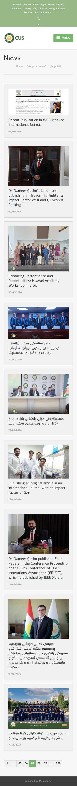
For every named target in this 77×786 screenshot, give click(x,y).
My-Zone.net (45, 781)
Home (19, 66)
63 (20, 764)
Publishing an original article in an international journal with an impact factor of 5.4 (36, 488)
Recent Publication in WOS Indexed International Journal (36, 123)
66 (39, 764)
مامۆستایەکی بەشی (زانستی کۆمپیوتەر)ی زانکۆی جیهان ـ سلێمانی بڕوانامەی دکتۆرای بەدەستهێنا (34, 348)
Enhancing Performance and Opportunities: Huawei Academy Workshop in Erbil (33, 281)
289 (58, 764)
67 (45, 764)
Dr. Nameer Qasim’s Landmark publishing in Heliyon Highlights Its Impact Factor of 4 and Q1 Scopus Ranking (36, 198)
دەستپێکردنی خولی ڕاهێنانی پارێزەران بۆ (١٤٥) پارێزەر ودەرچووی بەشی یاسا (36, 421)
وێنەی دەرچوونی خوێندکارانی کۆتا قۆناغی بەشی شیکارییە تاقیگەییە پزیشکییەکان (38, 736)
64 (26, 764)
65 (32, 764)
